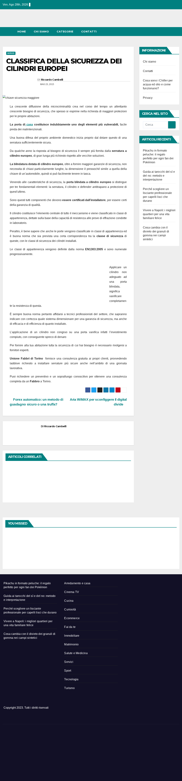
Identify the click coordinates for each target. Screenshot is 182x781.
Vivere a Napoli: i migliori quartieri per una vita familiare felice (159, 214)
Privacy (147, 97)
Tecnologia (71, 679)
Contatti (89, 31)
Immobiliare (71, 635)
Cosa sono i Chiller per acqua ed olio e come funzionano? (158, 84)
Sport (67, 670)
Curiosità (70, 609)
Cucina (68, 600)
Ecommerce (72, 618)
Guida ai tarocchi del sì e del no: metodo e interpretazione (159, 175)
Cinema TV (71, 592)
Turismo (69, 688)
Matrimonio (71, 644)
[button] (170, 31)
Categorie (65, 31)
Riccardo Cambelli (52, 79)
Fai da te (70, 626)
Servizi (10, 53)
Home (21, 31)
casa (29, 124)
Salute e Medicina (75, 653)
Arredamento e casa (77, 583)
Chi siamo (41, 31)
